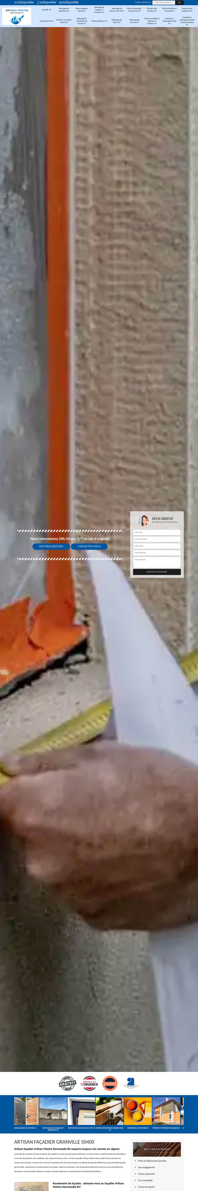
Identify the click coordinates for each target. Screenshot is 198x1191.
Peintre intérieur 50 (99, 21)
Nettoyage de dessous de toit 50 (117, 10)
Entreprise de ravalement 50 (186, 10)
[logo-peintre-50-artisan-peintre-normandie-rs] (16, 16)
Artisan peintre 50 (46, 21)
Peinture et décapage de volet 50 (169, 21)
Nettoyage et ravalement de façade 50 (81, 21)
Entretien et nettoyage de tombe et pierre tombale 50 (187, 21)
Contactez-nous (89, 546)
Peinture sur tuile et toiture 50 (64, 21)
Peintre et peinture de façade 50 (169, 10)
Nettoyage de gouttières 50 (64, 10)
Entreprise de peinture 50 (152, 10)
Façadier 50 (46, 10)
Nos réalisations (51, 546)
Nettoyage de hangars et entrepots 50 (99, 9)
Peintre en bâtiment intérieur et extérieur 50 (151, 21)
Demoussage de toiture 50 (82, 10)
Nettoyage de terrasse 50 (134, 21)
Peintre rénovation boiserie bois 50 (134, 10)
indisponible (26, 2)
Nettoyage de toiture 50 (117, 21)
